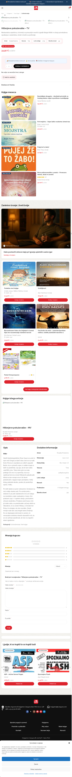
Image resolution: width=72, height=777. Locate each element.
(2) (45, 177)
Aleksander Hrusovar (12, 246)
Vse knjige (16, 13)
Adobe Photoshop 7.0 (11, 674)
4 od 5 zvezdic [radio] (21, 585)
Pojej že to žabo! (43, 147)
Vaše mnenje (9, 588)
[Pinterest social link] (40, 711)
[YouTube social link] (37, 711)
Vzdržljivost (42, 288)
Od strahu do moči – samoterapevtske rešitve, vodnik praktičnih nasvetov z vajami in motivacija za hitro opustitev (51, 332)
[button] (69, 743)
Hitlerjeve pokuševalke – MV (17, 427)
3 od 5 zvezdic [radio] (19, 585)
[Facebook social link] (27, 711)
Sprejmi (36, 759)
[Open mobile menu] (2, 8)
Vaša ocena (9, 585)
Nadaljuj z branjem (9, 255)
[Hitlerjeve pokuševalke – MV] (18, 414)
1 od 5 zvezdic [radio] (16, 585)
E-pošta (8, 618)
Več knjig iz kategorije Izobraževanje (36, 389)
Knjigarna (9, 13)
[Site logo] (36, 8)
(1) (33, 375)
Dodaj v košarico (22, 66)
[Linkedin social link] (44, 711)
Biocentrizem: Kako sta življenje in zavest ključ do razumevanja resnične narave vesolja (19, 332)
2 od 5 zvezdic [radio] (18, 585)
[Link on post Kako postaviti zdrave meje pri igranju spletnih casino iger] (36, 228)
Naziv (7, 610)
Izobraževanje (25, 13)
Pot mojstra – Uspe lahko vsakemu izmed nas (53, 122)
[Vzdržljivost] (52, 274)
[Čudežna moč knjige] (19, 274)
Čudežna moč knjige (11, 288)
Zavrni (36, 764)
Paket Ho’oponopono (11, 375)
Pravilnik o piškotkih (29, 773)
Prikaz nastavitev (36, 769)
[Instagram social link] (34, 711)
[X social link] (30, 711)
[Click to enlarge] (5, 15)
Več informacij (9, 46)
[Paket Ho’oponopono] (19, 360)
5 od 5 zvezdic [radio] (22, 585)
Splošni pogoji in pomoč (41, 773)
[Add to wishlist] (33, 263)
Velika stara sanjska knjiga (47, 674)
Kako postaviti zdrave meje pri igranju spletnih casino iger (28, 252)
